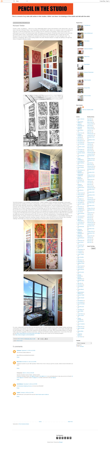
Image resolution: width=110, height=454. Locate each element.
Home (40, 421)
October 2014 (90, 175)
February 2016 (90, 152)
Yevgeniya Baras (80, 334)
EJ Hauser (80, 165)
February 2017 (90, 133)
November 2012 (90, 205)
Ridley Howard (81, 297)
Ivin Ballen (80, 199)
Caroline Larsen (81, 146)
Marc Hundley (81, 257)
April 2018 (89, 125)
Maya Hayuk (80, 266)
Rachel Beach (81, 289)
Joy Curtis (80, 217)
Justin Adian (80, 222)
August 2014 (90, 179)
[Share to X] (44, 339)
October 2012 (90, 208)
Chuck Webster (81, 155)
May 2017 (89, 132)
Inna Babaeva (81, 196)
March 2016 (90, 150)
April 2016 (89, 149)
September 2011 (91, 233)
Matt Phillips (80, 261)
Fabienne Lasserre (80, 185)
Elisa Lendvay (81, 167)
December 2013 (90, 189)
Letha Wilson (80, 249)
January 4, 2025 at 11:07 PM (27, 392)
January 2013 (90, 201)
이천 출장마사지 (35, 377)
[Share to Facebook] (45, 339)
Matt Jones (80, 260)
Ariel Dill (79, 137)
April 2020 (89, 120)
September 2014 (91, 176)
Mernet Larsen (81, 272)
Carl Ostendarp (81, 144)
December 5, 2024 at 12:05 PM (30, 384)
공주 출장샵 (32, 376)
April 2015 (89, 163)
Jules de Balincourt (88, 33)
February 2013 (90, 199)
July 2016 (89, 144)
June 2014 (89, 182)
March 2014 (90, 186)
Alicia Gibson (80, 130)
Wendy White (87, 87)
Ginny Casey (80, 193)
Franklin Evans (81, 187)
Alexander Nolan (80, 128)
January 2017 (90, 135)
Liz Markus (80, 252)
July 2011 (89, 237)
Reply (18, 357)
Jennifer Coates (81, 204)
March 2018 (90, 127)
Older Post (70, 421)
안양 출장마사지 (43, 376)
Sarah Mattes (80, 311)
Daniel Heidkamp (80, 159)
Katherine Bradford (88, 48)
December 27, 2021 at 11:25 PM (29, 361)
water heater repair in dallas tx (42, 394)
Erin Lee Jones (87, 95)
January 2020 (90, 123)
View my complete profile (87, 109)
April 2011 (89, 242)
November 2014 (90, 172)
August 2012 (90, 212)
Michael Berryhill (79, 275)
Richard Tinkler (20, 340)
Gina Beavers (81, 190)
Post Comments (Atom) (24, 424)
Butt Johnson (80, 140)
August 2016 (90, 142)
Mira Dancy (80, 285)
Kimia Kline (80, 245)
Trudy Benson (87, 25)
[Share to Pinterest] (47, 339)
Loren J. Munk (81, 254)
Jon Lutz (79, 211)
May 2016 (89, 147)
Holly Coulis (80, 194)
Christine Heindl (81, 152)
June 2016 (89, 146)
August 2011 (90, 235)
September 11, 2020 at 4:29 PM (28, 350)
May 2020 (89, 119)
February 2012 (90, 222)
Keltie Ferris (80, 240)
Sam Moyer (80, 309)
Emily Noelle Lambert (80, 175)
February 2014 (90, 187)
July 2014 (89, 181)
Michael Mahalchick (80, 278)
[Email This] (41, 339)
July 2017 (89, 130)
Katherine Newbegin (80, 233)
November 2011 (90, 228)
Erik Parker (80, 180)
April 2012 (89, 219)
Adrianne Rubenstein (88, 72)
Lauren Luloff (80, 246)
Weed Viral (19, 361)
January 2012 (90, 224)
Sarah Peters (80, 313)
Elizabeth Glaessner (80, 172)
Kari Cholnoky (81, 223)
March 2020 (90, 122)
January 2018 (90, 128)
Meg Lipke (80, 267)
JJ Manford (80, 208)
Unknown (19, 350)
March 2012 (90, 221)
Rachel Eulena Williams (81, 293)
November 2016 (90, 137)
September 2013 (91, 195)
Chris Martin (86, 41)
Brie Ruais (80, 139)
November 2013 (90, 192)
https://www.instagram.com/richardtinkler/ (24, 334)
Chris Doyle (80, 149)
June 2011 (89, 239)
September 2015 (91, 160)
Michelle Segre (81, 280)
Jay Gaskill (80, 202)
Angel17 (19, 392)
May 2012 (89, 217)
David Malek (87, 64)
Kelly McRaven (81, 237)
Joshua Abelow (81, 213)
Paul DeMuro (80, 286)
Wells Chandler (87, 80)
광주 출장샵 (53, 377)
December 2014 (90, 169)
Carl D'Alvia (80, 142)
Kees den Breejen (80, 235)
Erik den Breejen (79, 178)
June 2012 (89, 216)
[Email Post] (38, 338)
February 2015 (90, 166)
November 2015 (90, 155)
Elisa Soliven (80, 170)
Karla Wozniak (81, 226)
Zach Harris (80, 336)
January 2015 (90, 167)
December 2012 (90, 202)
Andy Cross (80, 133)
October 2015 (90, 158)
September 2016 (91, 139)
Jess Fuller (80, 206)
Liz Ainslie (80, 251)
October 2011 (90, 231)
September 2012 (91, 210)
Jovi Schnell (80, 216)
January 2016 (90, 154)
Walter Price (86, 56)
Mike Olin (80, 283)
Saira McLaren (81, 306)
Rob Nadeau (80, 300)
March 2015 (90, 164)
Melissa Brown (81, 269)
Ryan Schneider (81, 303)
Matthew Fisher (81, 263)
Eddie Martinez (81, 162)
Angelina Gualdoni (80, 135)
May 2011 (89, 240)
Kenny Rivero (81, 242)
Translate (82, 346)
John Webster (20, 384)
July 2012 (89, 214)
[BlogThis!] (42, 339)
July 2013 (89, 197)
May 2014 (89, 184)
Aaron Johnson (81, 119)
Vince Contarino (81, 324)
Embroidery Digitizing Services (25, 386)
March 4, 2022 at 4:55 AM (28, 372)
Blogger (61, 442)
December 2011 (90, 225)
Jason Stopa (80, 200)
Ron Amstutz (80, 302)
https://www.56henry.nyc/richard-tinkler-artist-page (28, 333)
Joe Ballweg (80, 210)
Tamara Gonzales (80, 319)
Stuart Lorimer (81, 315)
